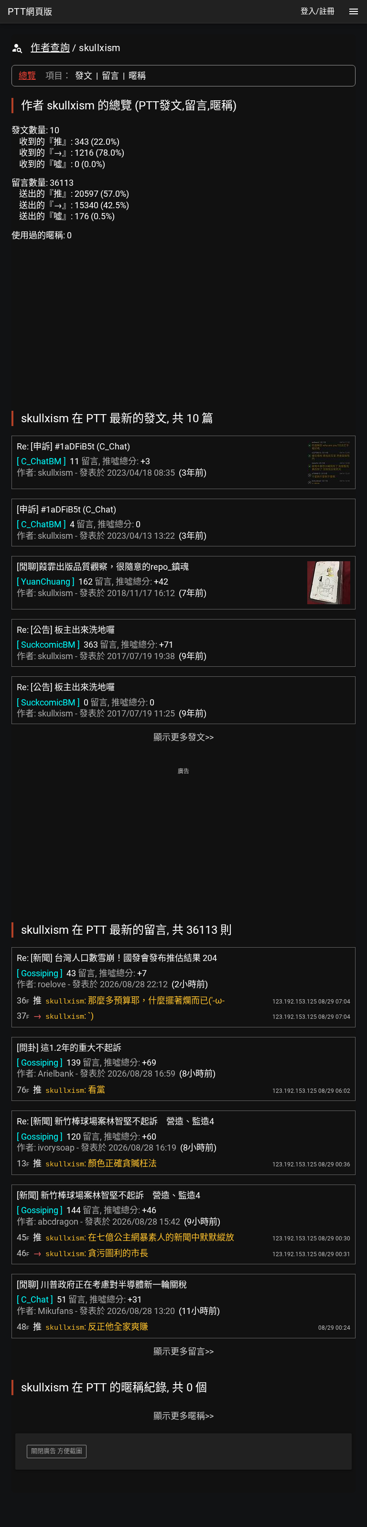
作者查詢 (50, 47)
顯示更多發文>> (183, 737)
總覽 (27, 76)
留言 (110, 76)
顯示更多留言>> (183, 1351)
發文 (83, 76)
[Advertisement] (183, 844)
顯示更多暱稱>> (183, 1416)
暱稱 (137, 76)
